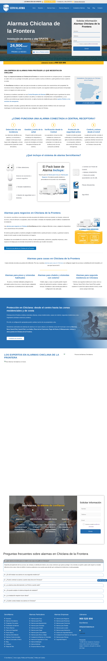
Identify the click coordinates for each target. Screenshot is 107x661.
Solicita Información (79, 1)
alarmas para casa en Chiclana (54, 263)
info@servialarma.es (86, 627)
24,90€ (19, 45)
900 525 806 (86, 618)
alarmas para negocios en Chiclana (17, 226)
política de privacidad (93, 43)
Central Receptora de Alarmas (36, 94)
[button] (44, 8)
